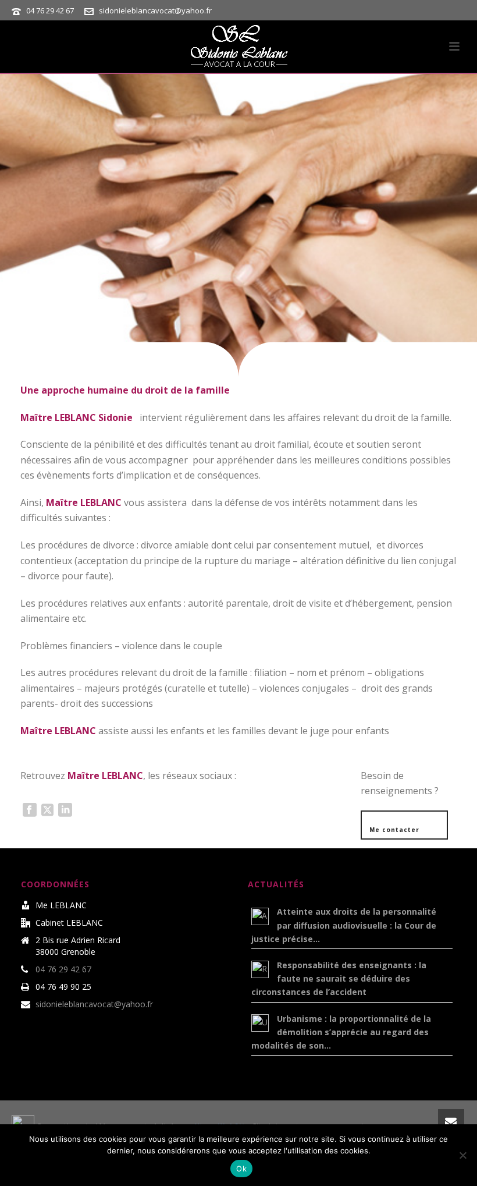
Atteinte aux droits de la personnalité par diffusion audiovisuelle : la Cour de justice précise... (343, 925)
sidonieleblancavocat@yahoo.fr (155, 10)
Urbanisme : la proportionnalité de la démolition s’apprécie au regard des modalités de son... (341, 1032)
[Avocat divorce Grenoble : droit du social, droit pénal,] (238, 46)
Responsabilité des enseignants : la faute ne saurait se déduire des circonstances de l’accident (338, 978)
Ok (241, 1168)
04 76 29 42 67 (50, 10)
